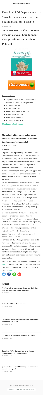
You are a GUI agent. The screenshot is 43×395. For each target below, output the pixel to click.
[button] (4, 274)
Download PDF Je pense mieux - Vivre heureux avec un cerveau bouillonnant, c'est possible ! (21, 17)
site (3, 264)
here (10, 270)
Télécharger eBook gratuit (12, 124)
